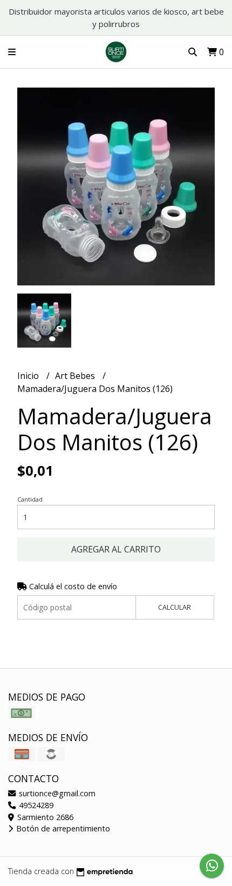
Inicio (29, 376)
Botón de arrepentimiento (62, 828)
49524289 (35, 805)
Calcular (174, 607)
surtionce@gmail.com (56, 793)
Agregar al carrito (116, 549)
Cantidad (30, 499)
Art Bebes (76, 376)
